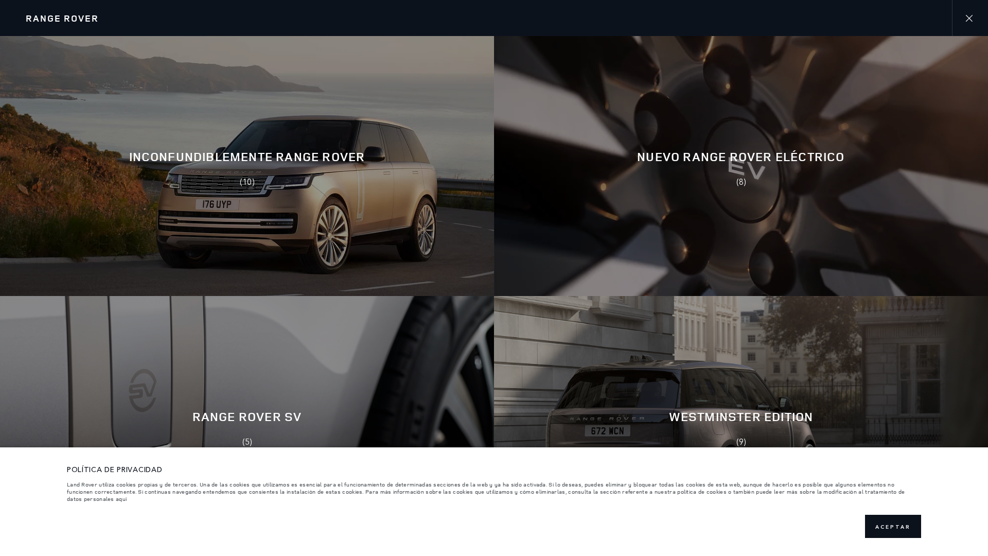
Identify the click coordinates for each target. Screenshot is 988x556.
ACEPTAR (893, 526)
